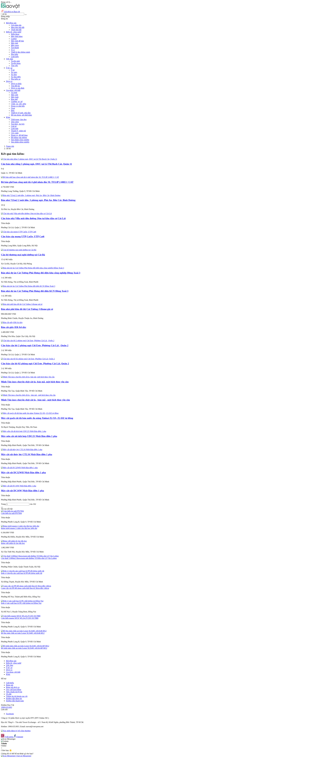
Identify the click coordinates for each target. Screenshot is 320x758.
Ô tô (12, 70)
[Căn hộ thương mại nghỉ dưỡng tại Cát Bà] (18, 250)
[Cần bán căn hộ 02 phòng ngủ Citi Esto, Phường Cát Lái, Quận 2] (28, 359)
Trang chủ (10, 146)
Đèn (12, 110)
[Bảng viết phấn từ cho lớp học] (14, 541)
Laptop (14, 39)
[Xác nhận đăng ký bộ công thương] (15, 731)
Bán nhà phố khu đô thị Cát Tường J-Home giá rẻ (27, 309)
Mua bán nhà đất (17, 27)
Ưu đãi (8, 694)
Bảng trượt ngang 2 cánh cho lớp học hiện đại (19, 528)
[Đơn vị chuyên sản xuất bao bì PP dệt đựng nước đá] (22, 571)
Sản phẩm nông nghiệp (20, 142)
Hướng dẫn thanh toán (15, 701)
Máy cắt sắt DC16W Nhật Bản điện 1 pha (22, 490)
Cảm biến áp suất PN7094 (11, 513)
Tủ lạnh (14, 92)
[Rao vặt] (10, 8)
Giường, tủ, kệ (16, 101)
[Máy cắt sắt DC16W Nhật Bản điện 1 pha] (18, 486)
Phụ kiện (14, 54)
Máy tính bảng (16, 36)
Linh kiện (15, 57)
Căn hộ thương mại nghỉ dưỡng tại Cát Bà (23, 254)
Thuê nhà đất (16, 30)
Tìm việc (14, 66)
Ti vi (13, 50)
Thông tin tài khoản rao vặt (16, 696)
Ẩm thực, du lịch (17, 124)
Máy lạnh (14, 97)
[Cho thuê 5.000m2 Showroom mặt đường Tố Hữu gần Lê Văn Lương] (30, 556)
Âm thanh (15, 48)
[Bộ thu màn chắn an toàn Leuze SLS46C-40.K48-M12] (23, 631)
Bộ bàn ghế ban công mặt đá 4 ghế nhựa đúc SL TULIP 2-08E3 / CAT (37, 182)
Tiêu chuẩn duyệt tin (14, 692)
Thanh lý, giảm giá (18, 131)
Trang (3, 504)
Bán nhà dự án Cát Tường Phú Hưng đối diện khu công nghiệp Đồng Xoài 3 (40, 272)
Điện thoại (15, 34)
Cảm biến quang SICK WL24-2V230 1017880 (19, 618)
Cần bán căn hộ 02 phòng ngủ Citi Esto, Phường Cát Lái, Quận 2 (35, 363)
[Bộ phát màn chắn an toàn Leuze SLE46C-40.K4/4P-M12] (25, 646)
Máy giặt (14, 95)
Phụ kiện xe (15, 79)
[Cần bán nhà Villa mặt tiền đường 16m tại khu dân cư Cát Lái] (26, 213)
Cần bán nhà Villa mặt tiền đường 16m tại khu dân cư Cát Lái (33, 218)
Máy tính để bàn (17, 41)
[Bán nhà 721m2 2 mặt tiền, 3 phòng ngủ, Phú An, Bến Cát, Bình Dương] (30, 195)
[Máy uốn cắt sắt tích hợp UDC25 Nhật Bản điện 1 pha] (23, 431)
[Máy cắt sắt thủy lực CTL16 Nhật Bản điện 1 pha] (21, 449)
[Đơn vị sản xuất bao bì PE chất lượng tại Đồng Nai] (22, 601)
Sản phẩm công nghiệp (20, 140)
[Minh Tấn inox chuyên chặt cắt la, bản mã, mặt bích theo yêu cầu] (27, 377)
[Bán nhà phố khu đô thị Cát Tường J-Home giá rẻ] (21, 304)
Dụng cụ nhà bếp (18, 106)
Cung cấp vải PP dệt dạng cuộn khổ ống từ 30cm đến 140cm (25, 588)
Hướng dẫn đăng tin (14, 698)
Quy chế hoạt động (13, 689)
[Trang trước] (2, 507)
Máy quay (15, 45)
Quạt (13, 108)
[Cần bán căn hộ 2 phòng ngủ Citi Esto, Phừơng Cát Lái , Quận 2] (27, 340)
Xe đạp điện (16, 77)
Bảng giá (9, 685)
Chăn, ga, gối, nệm (18, 104)
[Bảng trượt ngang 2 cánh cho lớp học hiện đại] (20, 526)
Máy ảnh (14, 43)
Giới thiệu (10, 683)
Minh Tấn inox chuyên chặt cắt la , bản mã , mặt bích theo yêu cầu (35, 400)
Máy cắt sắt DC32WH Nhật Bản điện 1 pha (23, 472)
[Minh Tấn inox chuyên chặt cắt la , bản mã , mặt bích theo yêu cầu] (28, 395)
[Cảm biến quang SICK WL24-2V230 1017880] (20, 616)
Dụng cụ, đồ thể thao (19, 135)
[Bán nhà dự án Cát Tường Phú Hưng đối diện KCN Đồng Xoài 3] (28, 286)
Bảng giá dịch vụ (13, 687)
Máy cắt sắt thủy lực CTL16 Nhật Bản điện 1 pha (26, 454)
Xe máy (14, 72)
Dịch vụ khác (16, 84)
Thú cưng (15, 122)
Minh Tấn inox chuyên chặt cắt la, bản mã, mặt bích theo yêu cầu (35, 381)
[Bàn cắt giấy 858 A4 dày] (12, 322)
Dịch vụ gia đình (17, 88)
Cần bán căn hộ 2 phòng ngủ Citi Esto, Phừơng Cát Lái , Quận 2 (34, 345)
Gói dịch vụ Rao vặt (12, 11)
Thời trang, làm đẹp (18, 119)
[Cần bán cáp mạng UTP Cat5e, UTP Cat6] (18, 232)
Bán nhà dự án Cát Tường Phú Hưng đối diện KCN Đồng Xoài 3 (34, 291)
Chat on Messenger (23, 756)
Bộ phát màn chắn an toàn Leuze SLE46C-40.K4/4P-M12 (24, 648)
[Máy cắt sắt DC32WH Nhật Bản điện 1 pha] (19, 468)
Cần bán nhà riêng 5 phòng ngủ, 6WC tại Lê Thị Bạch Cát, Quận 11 (36, 164)
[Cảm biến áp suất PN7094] (12, 511)
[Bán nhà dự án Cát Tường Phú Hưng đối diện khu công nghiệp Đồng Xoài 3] (32, 268)
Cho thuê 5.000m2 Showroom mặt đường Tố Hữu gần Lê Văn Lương (29, 558)
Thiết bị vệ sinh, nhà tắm (20, 113)
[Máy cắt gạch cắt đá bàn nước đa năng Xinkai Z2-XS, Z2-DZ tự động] (29, 413)
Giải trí (13, 126)
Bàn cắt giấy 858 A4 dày (13, 327)
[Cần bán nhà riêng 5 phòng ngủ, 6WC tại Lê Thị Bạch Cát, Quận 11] (29, 159)
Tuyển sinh (15, 61)
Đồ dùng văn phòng (19, 137)
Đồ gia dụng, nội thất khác (21, 115)
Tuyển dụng (15, 63)
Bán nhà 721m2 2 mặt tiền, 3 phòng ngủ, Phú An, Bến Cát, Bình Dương (38, 200)
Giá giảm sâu (16, 25)
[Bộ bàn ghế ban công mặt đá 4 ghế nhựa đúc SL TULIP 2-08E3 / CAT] (30, 177)
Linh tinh (14, 128)
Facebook (10, 714)
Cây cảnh (14, 133)
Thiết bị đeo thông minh (20, 52)
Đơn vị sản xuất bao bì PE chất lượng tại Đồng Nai (21, 603)
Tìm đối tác (15, 86)
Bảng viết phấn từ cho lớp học (13, 543)
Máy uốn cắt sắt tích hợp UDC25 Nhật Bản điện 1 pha (29, 436)
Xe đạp (14, 75)
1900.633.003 (6, 707)
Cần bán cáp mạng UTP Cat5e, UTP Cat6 (22, 236)
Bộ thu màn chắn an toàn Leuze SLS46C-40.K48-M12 (22, 633)
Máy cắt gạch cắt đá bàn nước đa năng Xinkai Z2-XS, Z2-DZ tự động (37, 418)
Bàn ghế (14, 99)
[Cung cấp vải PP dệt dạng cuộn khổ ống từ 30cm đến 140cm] (26, 586)
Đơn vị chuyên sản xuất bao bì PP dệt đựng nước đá (21, 573)
